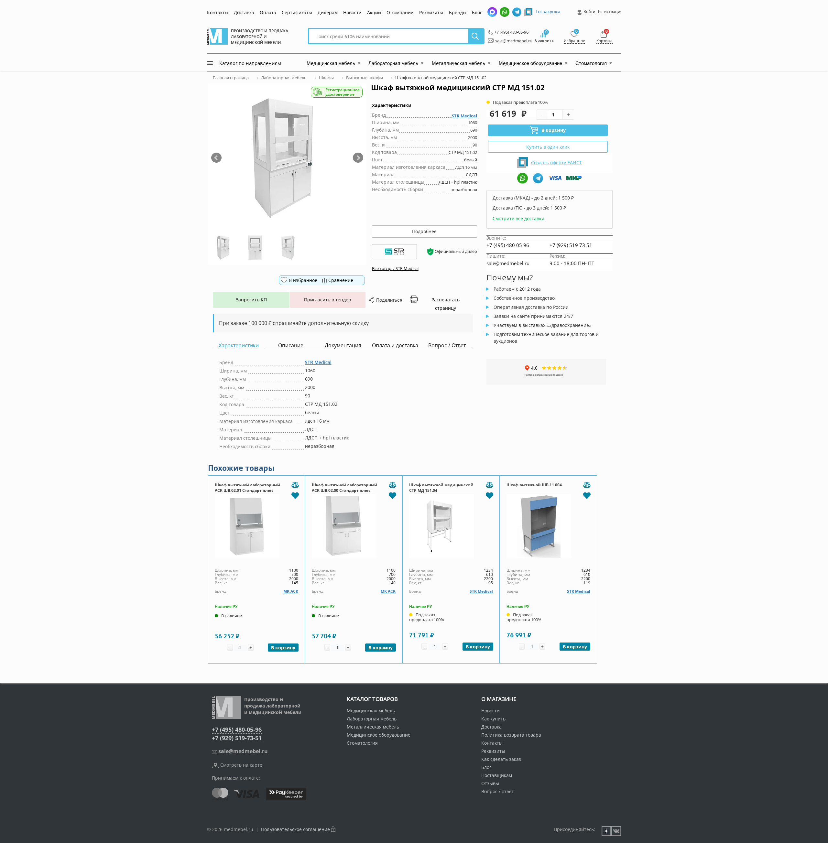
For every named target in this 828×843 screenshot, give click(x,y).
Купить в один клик (548, 147)
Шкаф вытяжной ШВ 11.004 (534, 485)
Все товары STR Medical (395, 268)
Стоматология (362, 743)
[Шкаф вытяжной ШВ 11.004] (548, 526)
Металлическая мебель (373, 727)
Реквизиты (431, 12)
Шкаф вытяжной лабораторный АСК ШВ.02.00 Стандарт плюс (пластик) (344, 490)
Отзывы (490, 783)
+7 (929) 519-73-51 (237, 738)
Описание (290, 345)
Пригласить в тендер (327, 300)
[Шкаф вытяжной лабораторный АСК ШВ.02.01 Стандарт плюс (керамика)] (257, 526)
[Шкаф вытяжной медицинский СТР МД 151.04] (451, 526)
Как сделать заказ (501, 759)
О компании (400, 12)
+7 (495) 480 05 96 (507, 245)
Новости (352, 12)
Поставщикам (496, 775)
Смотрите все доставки (518, 218)
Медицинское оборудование (378, 735)
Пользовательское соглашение (295, 829)
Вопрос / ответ (497, 791)
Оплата (268, 12)
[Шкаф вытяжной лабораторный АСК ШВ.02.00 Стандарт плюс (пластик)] (354, 526)
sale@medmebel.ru (510, 41)
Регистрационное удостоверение (342, 92)
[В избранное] (295, 495)
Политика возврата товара (511, 735)
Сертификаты (297, 12)
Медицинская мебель (371, 711)
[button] (216, 158)
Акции (374, 12)
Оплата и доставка (395, 345)
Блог (477, 12)
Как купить (493, 719)
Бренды (457, 12)
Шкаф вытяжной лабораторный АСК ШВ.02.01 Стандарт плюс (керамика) (247, 490)
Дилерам (328, 12)
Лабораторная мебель (372, 719)
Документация (343, 345)
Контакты (217, 12)
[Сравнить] (295, 485)
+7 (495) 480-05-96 (509, 32)
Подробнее (424, 231)
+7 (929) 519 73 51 (571, 245)
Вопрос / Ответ (447, 345)
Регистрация (610, 11)
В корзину (553, 130)
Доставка (244, 12)
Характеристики (239, 345)
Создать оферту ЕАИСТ (556, 162)
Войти (589, 11)
